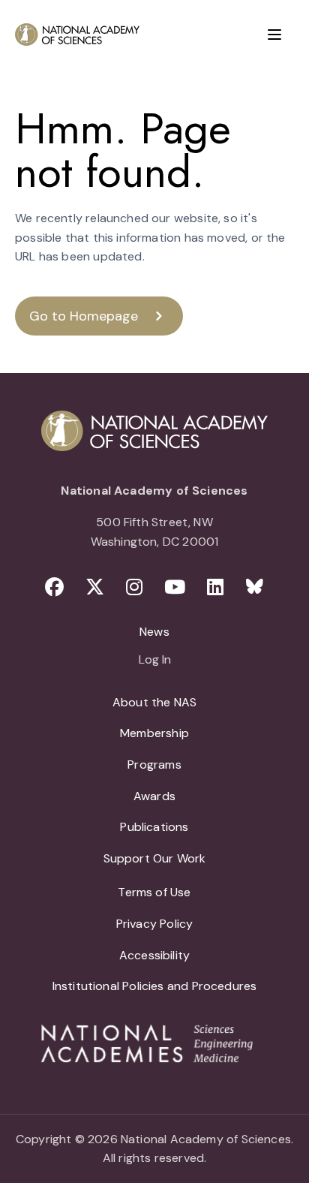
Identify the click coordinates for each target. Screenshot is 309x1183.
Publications (154, 827)
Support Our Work (155, 858)
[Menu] (274, 34)
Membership (154, 733)
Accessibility (154, 955)
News (155, 632)
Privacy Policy (155, 924)
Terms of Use (154, 892)
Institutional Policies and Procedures (154, 986)
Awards (155, 796)
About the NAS (154, 702)
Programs (154, 764)
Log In (155, 660)
